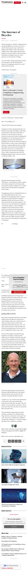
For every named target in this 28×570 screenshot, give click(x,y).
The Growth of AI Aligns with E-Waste (10, 484)
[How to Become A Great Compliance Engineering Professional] (8, 81)
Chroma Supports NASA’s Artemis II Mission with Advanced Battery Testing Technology (12, 549)
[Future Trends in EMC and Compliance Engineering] (14, 456)
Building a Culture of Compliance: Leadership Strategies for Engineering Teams (11, 537)
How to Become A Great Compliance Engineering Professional (13, 92)
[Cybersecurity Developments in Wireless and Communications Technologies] (14, 496)
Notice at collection (7, 568)
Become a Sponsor (14, 514)
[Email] (19, 441)
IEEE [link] (21, 431)
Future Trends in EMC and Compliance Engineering (13, 465)
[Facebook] (16, 441)
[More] (23, 441)
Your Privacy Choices (12, 565)
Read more (6, 112)
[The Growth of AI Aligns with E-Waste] (14, 476)
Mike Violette (14, 40)
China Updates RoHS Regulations (9, 541)
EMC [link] (25, 429)
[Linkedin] (9, 441)
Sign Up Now (14, 526)
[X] (12, 441)
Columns (3, 38)
